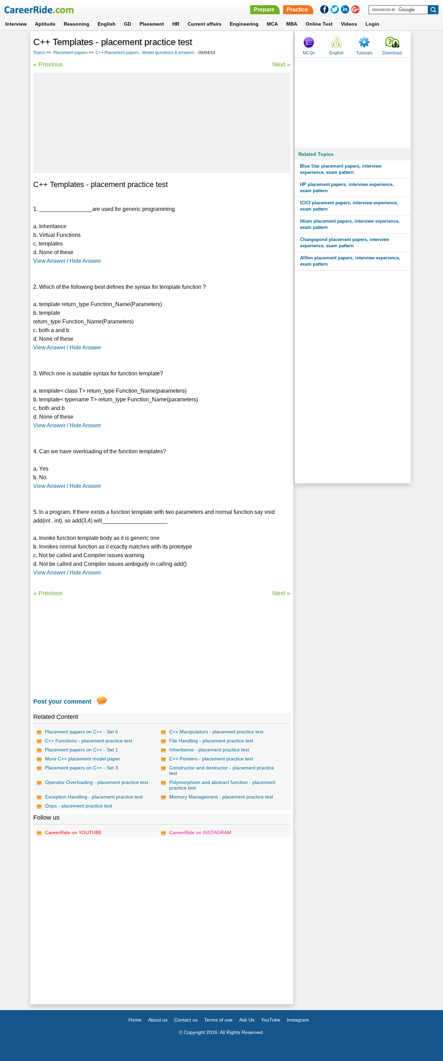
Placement (151, 24)
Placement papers (70, 52)
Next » (281, 64)
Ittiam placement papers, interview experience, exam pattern (350, 224)
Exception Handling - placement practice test (94, 797)
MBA (291, 24)
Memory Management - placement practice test (221, 797)
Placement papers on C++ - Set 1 (81, 749)
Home (135, 1020)
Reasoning (76, 24)
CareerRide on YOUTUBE (73, 832)
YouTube (270, 1020)
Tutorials (364, 53)
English (107, 24)
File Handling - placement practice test (211, 740)
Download (392, 53)
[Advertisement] (162, 122)
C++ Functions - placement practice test (88, 740)
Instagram (298, 1020)
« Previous (48, 64)
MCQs (309, 53)
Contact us (186, 1020)
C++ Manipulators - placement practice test (216, 731)
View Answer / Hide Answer (67, 261)
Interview (16, 24)
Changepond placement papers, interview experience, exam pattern (344, 242)
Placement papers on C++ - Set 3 (81, 767)
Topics (39, 52)
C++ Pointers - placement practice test (211, 758)
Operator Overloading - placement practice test (96, 782)
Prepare (264, 9)
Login (372, 24)
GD (127, 24)
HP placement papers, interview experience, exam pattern (347, 187)
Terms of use (218, 1020)
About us (158, 1020)
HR (175, 24)
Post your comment (62, 701)
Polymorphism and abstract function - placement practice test (222, 785)
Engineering (244, 24)
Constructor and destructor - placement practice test (221, 770)
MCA (272, 24)
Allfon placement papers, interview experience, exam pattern (350, 261)
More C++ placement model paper (82, 758)
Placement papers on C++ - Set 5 (81, 731)
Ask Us (246, 1020)
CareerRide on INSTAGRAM (200, 832)
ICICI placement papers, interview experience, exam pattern (349, 206)
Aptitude (45, 24)
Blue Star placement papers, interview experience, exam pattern (340, 169)
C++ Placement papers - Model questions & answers (145, 52)
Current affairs (205, 24)
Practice (297, 9)
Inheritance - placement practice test (209, 749)
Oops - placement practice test (78, 806)
